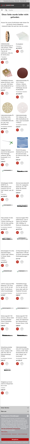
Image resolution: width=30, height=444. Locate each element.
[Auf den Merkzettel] (6, 62)
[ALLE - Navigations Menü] (1, 10)
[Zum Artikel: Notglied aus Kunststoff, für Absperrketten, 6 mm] (7, 374)
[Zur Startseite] (7, 5)
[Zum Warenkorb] (28, 5)
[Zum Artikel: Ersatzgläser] (22, 36)
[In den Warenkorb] (2, 62)
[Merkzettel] (24, 5)
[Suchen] (6, 10)
